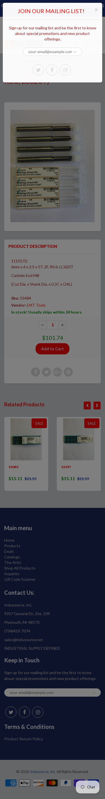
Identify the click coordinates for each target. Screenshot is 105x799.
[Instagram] (65, 69)
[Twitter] (38, 69)
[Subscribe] (75, 52)
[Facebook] (51, 69)
